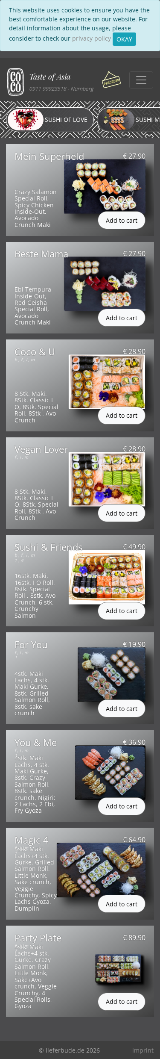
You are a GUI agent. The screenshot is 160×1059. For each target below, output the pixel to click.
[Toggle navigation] (141, 79)
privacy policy (91, 38)
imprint (143, 1050)
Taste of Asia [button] (49, 76)
